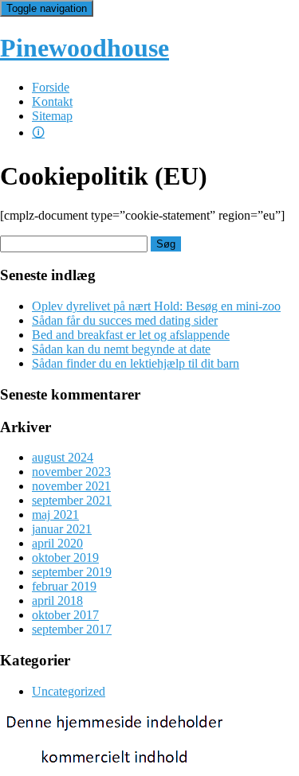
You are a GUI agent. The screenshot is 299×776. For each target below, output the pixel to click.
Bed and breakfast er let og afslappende (131, 334)
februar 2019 (64, 586)
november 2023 (71, 471)
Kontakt (52, 101)
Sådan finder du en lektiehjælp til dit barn (135, 363)
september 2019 (72, 572)
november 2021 (71, 486)
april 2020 (57, 543)
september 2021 (72, 500)
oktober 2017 (65, 615)
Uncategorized (68, 691)
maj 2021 (55, 514)
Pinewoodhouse (84, 47)
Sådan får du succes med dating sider (125, 320)
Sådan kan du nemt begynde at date (121, 349)
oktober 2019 (65, 557)
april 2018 (57, 600)
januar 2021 (62, 529)
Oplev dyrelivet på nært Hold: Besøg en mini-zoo (156, 306)
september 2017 (72, 629)
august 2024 (62, 457)
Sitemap (52, 116)
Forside (50, 87)
